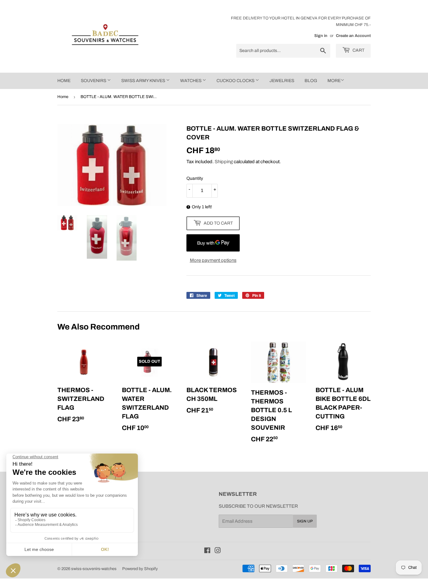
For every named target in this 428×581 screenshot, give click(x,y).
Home (62, 97)
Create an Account (353, 36)
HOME (63, 80)
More (334, 80)
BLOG (311, 80)
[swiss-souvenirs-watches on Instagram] (218, 551)
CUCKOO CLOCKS (236, 80)
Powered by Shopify (140, 569)
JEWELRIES (281, 80)
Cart (358, 50)
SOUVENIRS (94, 80)
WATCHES (191, 80)
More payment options (213, 260)
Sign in (320, 36)
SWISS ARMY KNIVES (143, 80)
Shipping (224, 161)
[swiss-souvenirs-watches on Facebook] (207, 551)
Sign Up (305, 521)
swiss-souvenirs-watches (94, 569)
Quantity (194, 178)
